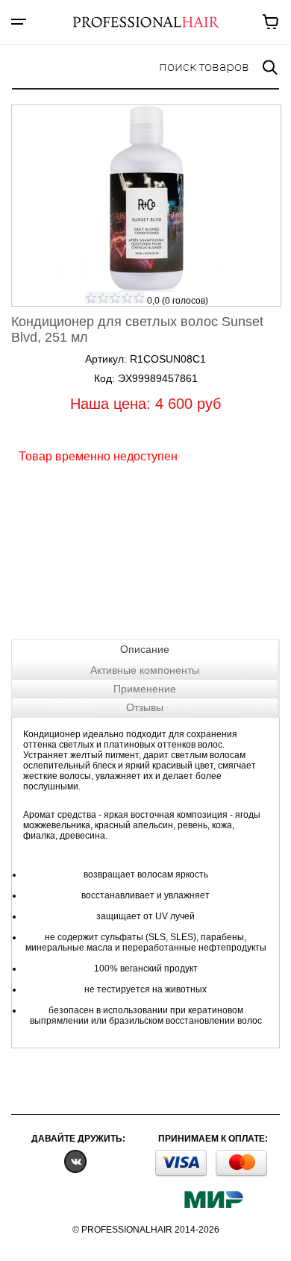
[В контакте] (75, 1161)
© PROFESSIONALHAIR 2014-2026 (145, 1229)
